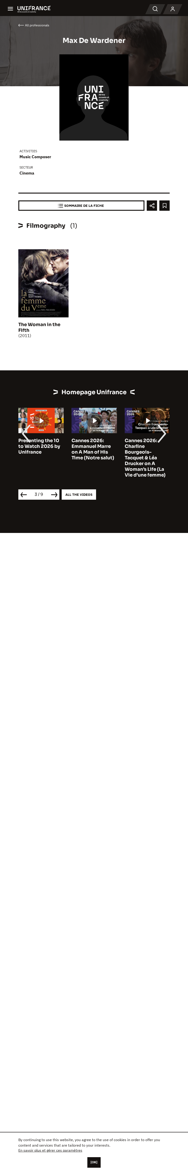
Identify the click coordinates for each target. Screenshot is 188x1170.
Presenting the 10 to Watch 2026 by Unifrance (39, 446)
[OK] (94, 1162)
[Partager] (152, 205)
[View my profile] (172, 9)
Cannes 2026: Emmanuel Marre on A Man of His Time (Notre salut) (93, 449)
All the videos (78, 494)
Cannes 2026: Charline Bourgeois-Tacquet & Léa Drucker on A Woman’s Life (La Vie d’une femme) (145, 458)
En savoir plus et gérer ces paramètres (50, 1150)
